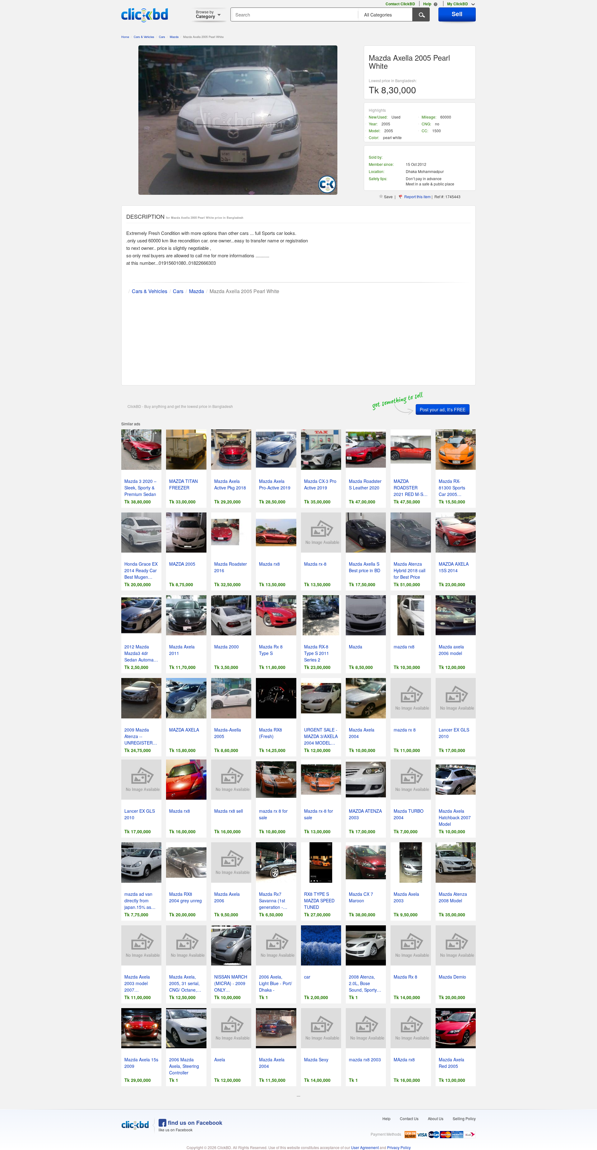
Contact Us (409, 1118)
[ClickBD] (135, 1125)
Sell (457, 13)
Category (205, 14)
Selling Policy (464, 1118)
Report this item (417, 196)
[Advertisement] (298, 338)
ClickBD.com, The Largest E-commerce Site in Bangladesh (144, 15)
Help (386, 1118)
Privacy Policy (399, 1147)
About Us (435, 1118)
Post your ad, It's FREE (442, 409)
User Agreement (365, 1147)
